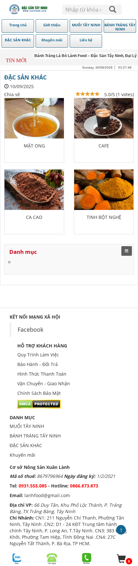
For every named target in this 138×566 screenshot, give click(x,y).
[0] (121, 558)
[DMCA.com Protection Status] (39, 404)
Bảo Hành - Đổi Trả (37, 364)
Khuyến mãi (22, 455)
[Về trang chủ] (29, 9)
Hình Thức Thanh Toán (41, 374)
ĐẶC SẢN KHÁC (26, 445)
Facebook (30, 329)
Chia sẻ (12, 94)
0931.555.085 (33, 486)
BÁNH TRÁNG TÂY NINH (35, 436)
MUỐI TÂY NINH (27, 426)
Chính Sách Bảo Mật (39, 393)
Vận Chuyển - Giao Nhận (43, 383)
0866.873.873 (84, 486)
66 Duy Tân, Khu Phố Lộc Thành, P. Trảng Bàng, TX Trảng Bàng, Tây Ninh (66, 508)
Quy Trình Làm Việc (38, 355)
